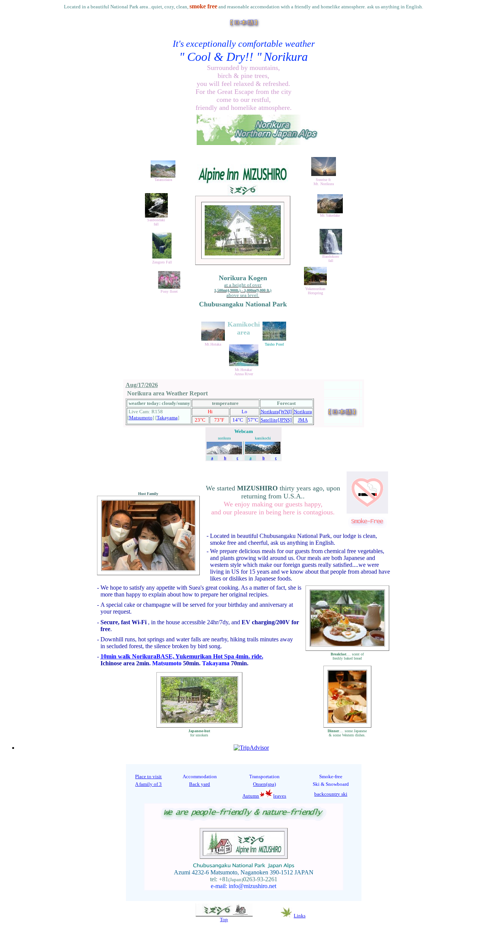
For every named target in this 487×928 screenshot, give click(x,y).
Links (300, 915)
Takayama (167, 417)
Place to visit (148, 776)
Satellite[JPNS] (276, 420)
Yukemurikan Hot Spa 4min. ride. (219, 656)
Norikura (303, 411)
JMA (303, 420)
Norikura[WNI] (276, 411)
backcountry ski (330, 794)
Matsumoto (141, 417)
